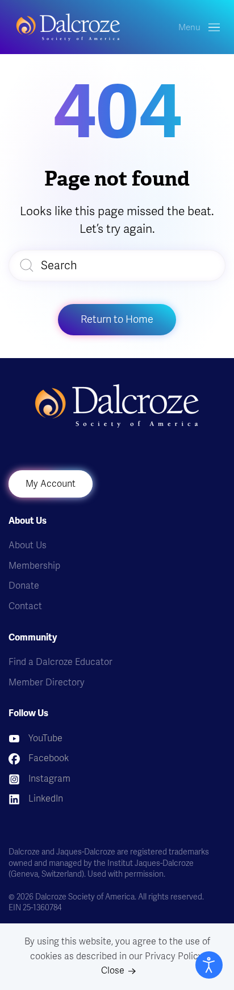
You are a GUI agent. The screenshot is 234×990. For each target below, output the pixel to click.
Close (112, 970)
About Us (28, 545)
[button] (199, 27)
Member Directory (47, 682)
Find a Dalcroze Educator (60, 662)
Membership (34, 566)
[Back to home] (68, 27)
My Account (51, 484)
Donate (24, 585)
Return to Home (117, 319)
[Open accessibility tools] (209, 965)
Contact (25, 606)
